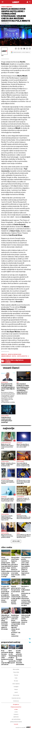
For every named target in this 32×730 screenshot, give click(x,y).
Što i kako (16, 680)
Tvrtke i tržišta (16, 672)
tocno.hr (16, 724)
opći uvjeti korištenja (16, 719)
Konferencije (16, 701)
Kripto (16, 678)
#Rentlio (4, 354)
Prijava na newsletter (16, 707)
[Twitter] (19, 49)
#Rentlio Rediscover (14, 354)
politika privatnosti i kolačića (16, 721)
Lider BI (16, 692)
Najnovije (8, 428)
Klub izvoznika (16, 695)
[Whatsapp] (27, 49)
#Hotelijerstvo (22, 356)
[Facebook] (16, 49)
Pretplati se (16, 704)
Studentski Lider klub (16, 698)
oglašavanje (16, 716)
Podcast (16, 689)
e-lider (16, 709)
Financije (16, 675)
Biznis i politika (16, 669)
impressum (16, 714)
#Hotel (14, 356)
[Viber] (30, 49)
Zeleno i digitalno (16, 683)
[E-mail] (24, 49)
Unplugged (16, 686)
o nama (16, 711)
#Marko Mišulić (6, 356)
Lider (2, 55)
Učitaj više (16, 541)
